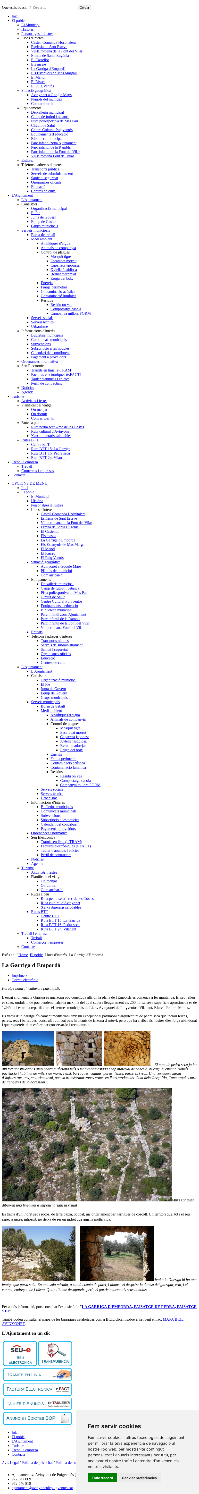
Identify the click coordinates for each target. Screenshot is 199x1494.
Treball (26, 466)
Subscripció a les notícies (50, 348)
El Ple (35, 213)
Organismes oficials (46, 182)
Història (27, 29)
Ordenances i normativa (39, 361)
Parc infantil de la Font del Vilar (55, 152)
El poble (18, 20)
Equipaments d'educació (49, 134)
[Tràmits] (37, 1379)
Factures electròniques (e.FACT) (56, 374)
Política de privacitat (37, 1462)
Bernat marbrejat (63, 274)
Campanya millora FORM (70, 313)
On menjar (39, 409)
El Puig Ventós (42, 86)
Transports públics (45, 169)
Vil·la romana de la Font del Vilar (56, 51)
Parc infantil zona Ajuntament (53, 143)
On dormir (39, 414)
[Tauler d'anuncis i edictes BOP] (37, 1423)
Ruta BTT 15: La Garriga (50, 449)
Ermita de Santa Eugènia (50, 55)
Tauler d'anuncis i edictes (50, 379)
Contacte (18, 475)
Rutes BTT (30, 440)
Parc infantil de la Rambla (51, 147)
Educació (38, 187)
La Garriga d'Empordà (48, 69)
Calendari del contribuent (50, 353)
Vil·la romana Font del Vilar (52, 156)
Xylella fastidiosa (63, 270)
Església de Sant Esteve (49, 47)
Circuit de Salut (43, 125)
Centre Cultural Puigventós (52, 130)
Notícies (27, 388)
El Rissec (38, 82)
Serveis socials (42, 318)
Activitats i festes (34, 401)
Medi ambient (41, 239)
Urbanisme (39, 326)
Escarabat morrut (63, 261)
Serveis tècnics (42, 322)
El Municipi (30, 25)
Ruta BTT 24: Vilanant (48, 458)
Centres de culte (43, 191)
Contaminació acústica (58, 291)
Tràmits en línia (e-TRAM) (51, 370)
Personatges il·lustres (37, 34)
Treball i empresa (25, 462)
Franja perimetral (54, 287)
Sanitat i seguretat (44, 178)
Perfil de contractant (46, 383)
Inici (15, 16)
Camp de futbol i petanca (50, 117)
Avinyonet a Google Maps (51, 95)
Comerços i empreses (37, 471)
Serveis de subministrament (52, 173)
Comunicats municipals (49, 340)
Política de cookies (70, 1462)
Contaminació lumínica (58, 296)
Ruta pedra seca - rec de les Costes (57, 427)
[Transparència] (55, 1365)
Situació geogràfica (36, 90)
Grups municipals (44, 226)
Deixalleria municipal (47, 112)
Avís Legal (10, 1462)
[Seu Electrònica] (20, 1365)
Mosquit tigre (60, 256)
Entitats (27, 160)
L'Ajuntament (22, 195)
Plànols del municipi (46, 99)
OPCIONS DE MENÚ (30, 483)
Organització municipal (49, 208)
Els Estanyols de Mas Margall (54, 73)
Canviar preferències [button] (139, 1478)
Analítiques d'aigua (55, 243)
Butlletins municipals (47, 335)
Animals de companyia (58, 248)
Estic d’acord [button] (102, 1478)
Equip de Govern (44, 221)
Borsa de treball (43, 235)
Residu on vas (61, 305)
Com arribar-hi (42, 103)
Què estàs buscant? (16, 7)
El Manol (38, 77)
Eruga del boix (61, 278)
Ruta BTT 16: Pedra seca (50, 453)
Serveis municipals (35, 230)
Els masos (38, 64)
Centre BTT (40, 444)
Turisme (18, 396)
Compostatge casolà (65, 309)
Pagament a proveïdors (48, 357)
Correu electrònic (25, 980)
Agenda (27, 392)
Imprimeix (19, 975)
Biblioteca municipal (47, 138)
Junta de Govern (43, 217)
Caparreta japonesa (65, 265)
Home (23, 955)
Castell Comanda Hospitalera (53, 42)
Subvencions (41, 344)
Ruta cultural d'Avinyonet (50, 431)
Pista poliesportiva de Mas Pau (54, 121)
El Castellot (40, 60)
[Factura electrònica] (37, 1394)
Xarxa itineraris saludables (51, 436)
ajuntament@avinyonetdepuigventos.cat (42, 1488)
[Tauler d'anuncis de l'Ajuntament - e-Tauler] (37, 1409)
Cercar (84, 7)
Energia (47, 283)
